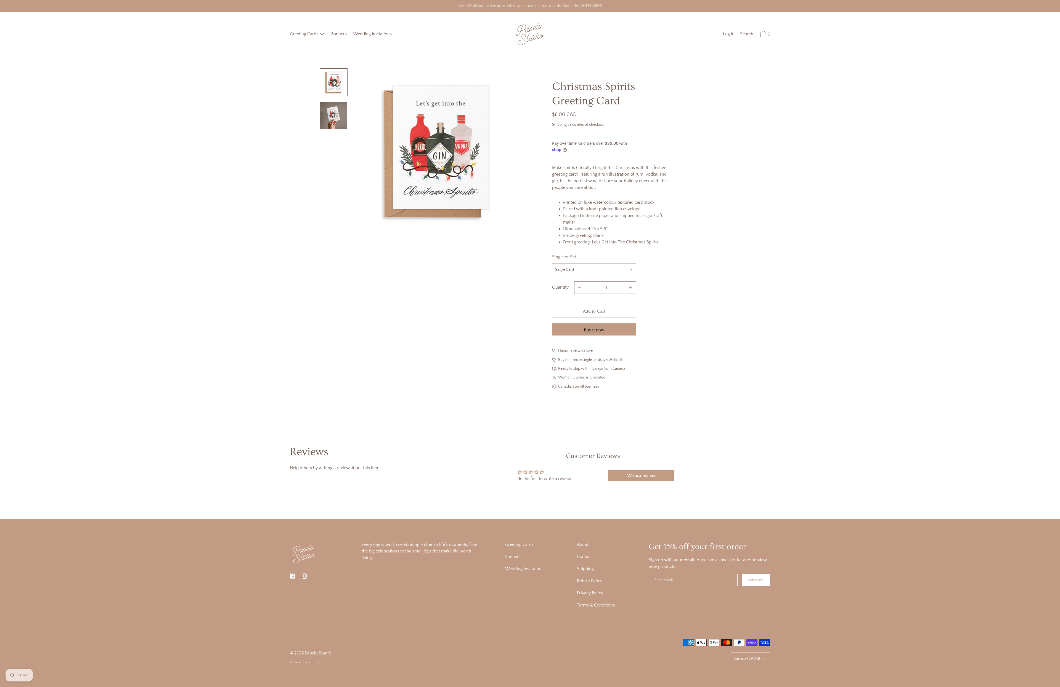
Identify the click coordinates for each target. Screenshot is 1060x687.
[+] (630, 288)
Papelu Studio (318, 653)
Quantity (560, 287)
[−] (579, 288)
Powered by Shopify (304, 662)
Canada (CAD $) (747, 658)
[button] (746, 35)
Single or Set (564, 256)
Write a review (641, 475)
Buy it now (594, 330)
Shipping (559, 124)
